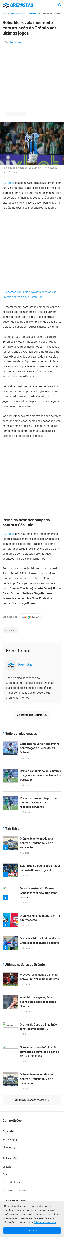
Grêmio (9, 182)
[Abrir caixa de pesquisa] (59, 5)
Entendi (32, 1230)
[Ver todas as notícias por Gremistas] (11, 663)
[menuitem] (32, 1139)
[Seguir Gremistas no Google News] (22, 615)
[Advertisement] (32, 78)
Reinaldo (32, 13)
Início (5, 13)
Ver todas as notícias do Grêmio (30, 1100)
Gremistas (15, 42)
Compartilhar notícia (29, 715)
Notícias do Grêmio (17, 13)
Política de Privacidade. (45, 1222)
